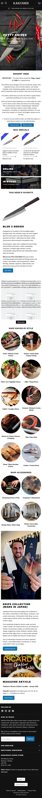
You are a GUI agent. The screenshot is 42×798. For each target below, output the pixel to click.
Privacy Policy (32, 790)
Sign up (30, 739)
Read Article (9, 698)
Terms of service (11, 790)
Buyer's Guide (27, 125)
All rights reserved (21, 794)
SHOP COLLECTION (21, 47)
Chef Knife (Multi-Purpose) (10, 148)
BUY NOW (8, 270)
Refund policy (22, 790)
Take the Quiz (14, 125)
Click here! (4, 772)
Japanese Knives (10, 648)
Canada (20, 784)
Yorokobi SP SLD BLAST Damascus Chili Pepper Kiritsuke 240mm (31, 152)
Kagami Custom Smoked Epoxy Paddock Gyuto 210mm (11, 152)
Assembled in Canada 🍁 (9, 156)
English (20, 779)
